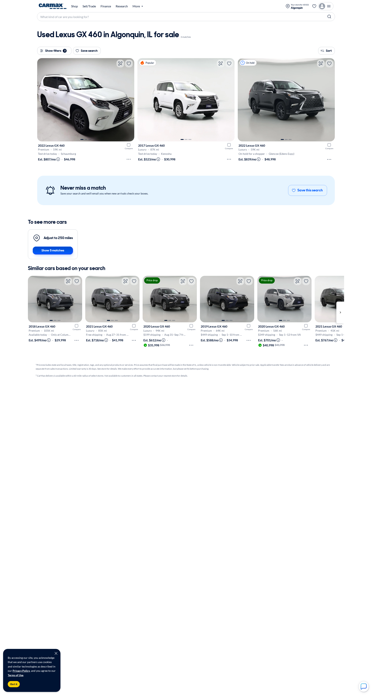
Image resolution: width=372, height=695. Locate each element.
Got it (13, 684)
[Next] (129, 99)
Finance (106, 6)
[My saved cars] (314, 6)
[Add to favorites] (129, 63)
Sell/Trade (89, 6)
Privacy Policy (21, 670)
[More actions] (128, 159)
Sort (329, 51)
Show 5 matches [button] (52, 250)
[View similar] (120, 63)
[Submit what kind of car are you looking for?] (329, 16)
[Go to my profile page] (325, 6)
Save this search (310, 190)
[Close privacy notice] (56, 653)
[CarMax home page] (52, 6)
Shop (74, 6)
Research (122, 6)
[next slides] (340, 312)
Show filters (55, 51)
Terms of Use (15, 675)
